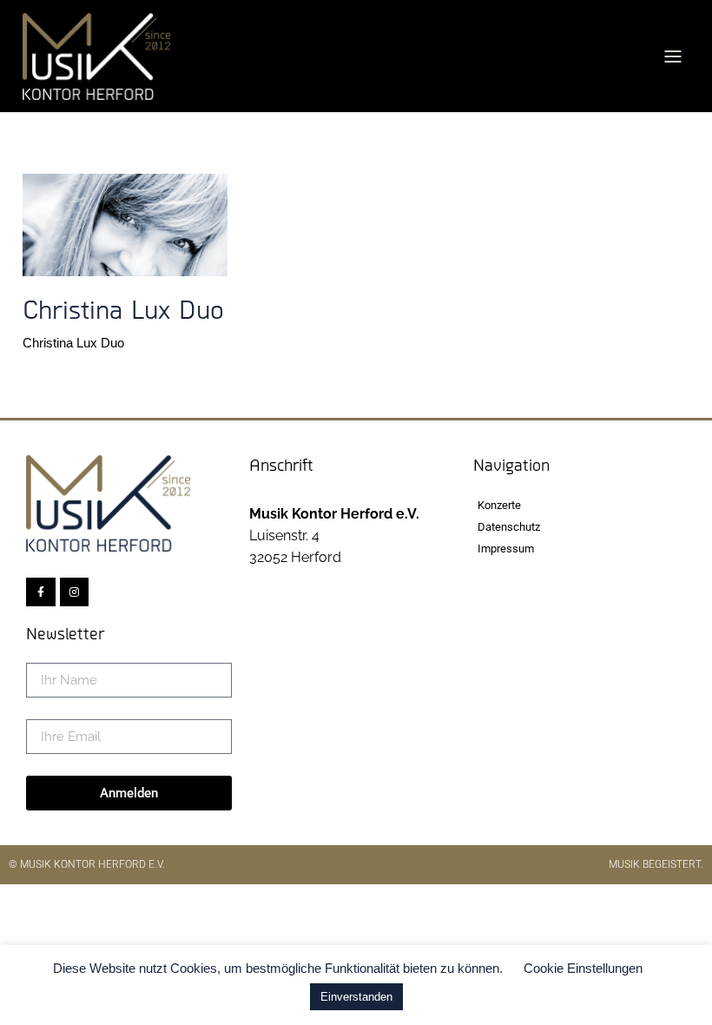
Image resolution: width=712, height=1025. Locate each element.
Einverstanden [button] (356, 996)
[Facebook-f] (41, 592)
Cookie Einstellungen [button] (583, 968)
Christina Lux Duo (73, 342)
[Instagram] (74, 592)
